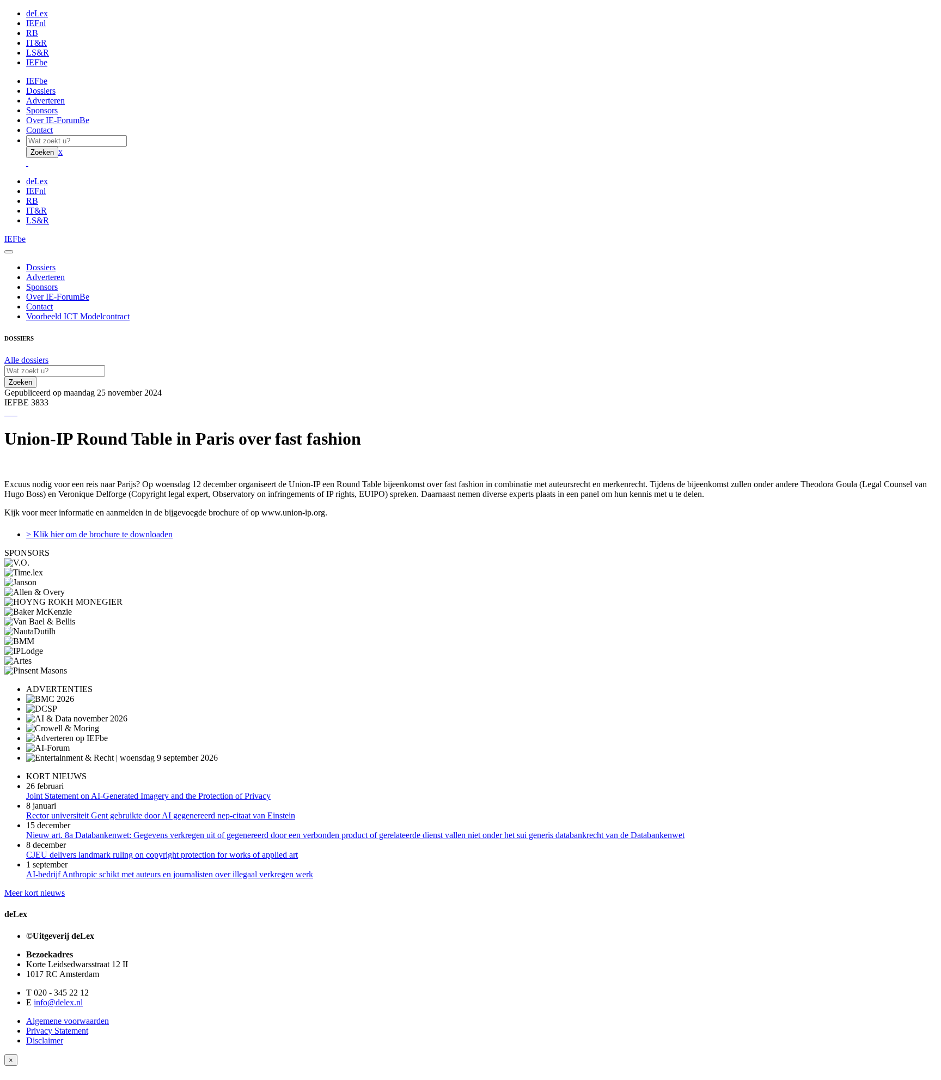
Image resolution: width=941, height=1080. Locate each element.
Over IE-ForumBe (57, 120)
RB (32, 33)
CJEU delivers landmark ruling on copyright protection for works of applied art (162, 854)
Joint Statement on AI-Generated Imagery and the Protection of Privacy (148, 795)
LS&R (37, 52)
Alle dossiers (26, 360)
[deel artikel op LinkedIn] (14, 412)
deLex (37, 13)
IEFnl (36, 23)
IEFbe (36, 62)
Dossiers (41, 90)
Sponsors (42, 110)
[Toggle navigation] (8, 251)
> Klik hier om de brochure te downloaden (99, 534)
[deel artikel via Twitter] (12, 412)
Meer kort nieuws (34, 892)
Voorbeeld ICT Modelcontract (78, 316)
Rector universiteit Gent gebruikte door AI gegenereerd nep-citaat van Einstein (160, 815)
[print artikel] (5, 412)
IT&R (36, 42)
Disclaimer (44, 1040)
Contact (39, 130)
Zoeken (42, 152)
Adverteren (45, 100)
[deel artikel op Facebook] (10, 412)
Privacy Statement (57, 1030)
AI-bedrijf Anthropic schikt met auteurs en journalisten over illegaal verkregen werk (169, 874)
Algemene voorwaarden (67, 1021)
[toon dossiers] (16, 412)
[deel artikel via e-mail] (8, 412)
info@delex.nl (58, 1002)
